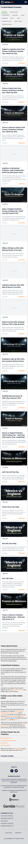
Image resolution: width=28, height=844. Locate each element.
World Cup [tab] (4, 12)
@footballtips (17, 748)
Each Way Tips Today (9, 543)
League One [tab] (15, 15)
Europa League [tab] (18, 21)
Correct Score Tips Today (10, 507)
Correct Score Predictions (7, 815)
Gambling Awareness (14, 776)
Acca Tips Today (7, 578)
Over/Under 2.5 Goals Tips (7, 823)
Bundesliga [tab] (5, 18)
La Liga (16, 713)
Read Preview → (22, 63)
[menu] (25, 2)
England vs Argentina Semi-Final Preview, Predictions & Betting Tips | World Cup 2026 (13, 51)
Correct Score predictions (9, 740)
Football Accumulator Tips (7, 826)
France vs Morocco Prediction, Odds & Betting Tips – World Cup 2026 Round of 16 (13, 617)
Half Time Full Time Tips (10, 472)
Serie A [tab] (12, 18)
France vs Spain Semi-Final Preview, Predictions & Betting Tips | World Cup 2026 (12, 90)
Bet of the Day (6, 745)
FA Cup (7, 719)
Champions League (12, 716)
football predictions (18, 689)
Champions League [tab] (7, 21)
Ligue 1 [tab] (18, 18)
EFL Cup (16, 719)
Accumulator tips (6, 738)
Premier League (19, 711)
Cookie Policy (18, 832)
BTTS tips (4, 743)
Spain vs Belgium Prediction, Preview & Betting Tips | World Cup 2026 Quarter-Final (12, 211)
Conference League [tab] (7, 24)
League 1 (11, 713)
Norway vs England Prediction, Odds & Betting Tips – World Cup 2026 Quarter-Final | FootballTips (13, 435)
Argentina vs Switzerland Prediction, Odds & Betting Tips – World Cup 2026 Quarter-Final (13, 170)
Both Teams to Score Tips (7, 818)
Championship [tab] (5, 15)
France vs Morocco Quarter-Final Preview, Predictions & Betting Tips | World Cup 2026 (13, 129)
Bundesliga (3, 714)
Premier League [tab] (14, 12)
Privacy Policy (8, 832)
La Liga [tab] (22, 15)
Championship (4, 713)
